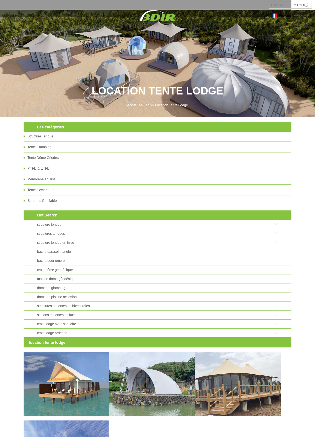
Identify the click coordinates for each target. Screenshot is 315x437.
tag (147, 105)
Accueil (132, 105)
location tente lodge (171, 105)
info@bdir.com (302, 15)
